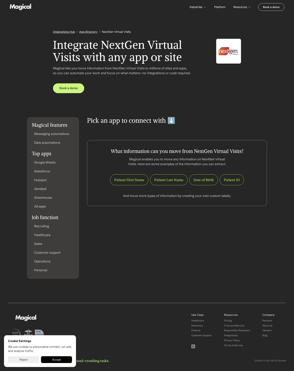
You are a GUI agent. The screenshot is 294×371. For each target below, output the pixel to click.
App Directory (88, 32)
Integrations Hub (64, 32)
